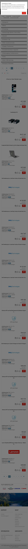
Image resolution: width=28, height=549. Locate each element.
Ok (24, 13)
